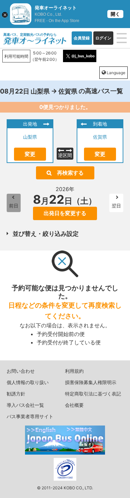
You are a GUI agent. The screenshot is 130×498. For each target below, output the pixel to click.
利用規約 (74, 371)
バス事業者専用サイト (30, 416)
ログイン (103, 37)
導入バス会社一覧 (25, 405)
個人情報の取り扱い (28, 382)
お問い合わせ (21, 371)
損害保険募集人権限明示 (90, 382)
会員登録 (82, 37)
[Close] (5, 15)
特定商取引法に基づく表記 (93, 393)
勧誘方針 (16, 393)
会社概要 (74, 405)
